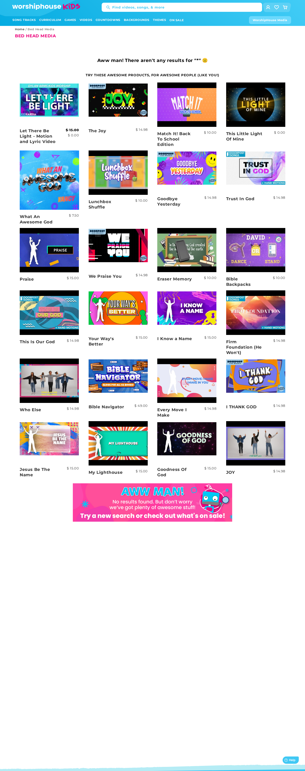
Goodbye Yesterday (168, 201)
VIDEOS (86, 20)
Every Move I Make (172, 412)
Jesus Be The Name (35, 472)
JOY (230, 472)
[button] (24, 20)
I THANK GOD (241, 406)
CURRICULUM (50, 20)
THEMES (159, 20)
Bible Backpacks (238, 281)
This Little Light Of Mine (244, 136)
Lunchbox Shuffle (100, 204)
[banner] (152, 486)
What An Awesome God (36, 219)
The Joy (97, 130)
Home (19, 29)
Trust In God (240, 198)
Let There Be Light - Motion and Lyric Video (38, 136)
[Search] (106, 7)
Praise (27, 279)
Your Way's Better (101, 341)
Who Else (30, 409)
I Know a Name (174, 338)
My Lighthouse (106, 472)
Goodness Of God (172, 472)
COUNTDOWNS (108, 20)
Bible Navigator (106, 406)
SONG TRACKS (24, 20)
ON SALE (177, 20)
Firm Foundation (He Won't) (244, 347)
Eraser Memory (174, 278)
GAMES (70, 20)
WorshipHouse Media (270, 20)
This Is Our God (37, 341)
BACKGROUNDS (137, 20)
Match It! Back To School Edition (173, 139)
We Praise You (105, 276)
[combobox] (182, 7)
